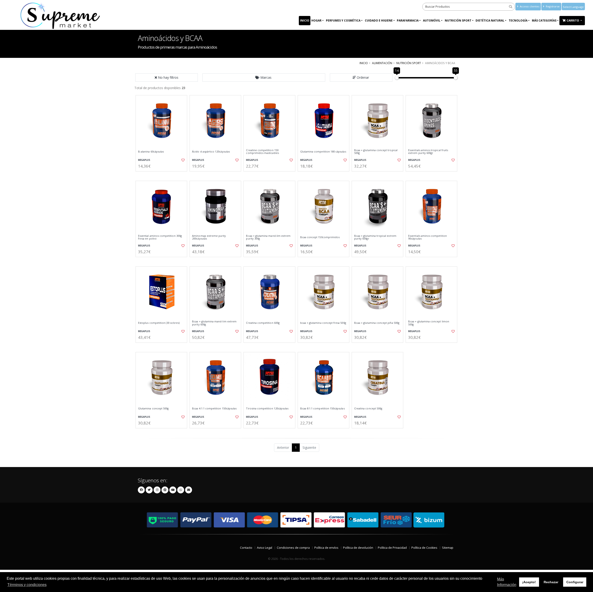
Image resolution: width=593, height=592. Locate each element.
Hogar (316, 20)
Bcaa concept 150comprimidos (320, 237)
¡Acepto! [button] (529, 582)
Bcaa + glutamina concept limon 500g (428, 323)
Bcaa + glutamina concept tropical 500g (375, 152)
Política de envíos (326, 548)
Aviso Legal (264, 548)
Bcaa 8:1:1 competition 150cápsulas (322, 408)
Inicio (304, 20)
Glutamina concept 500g (153, 408)
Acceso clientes (529, 6)
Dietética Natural (490, 20)
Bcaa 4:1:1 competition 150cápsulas (214, 408)
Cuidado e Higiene (379, 20)
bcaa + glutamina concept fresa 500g (323, 322)
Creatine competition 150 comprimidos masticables (262, 152)
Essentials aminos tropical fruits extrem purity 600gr (428, 152)
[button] (263, 77)
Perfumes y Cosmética (343, 20)
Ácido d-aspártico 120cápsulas (211, 151)
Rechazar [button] (551, 582)
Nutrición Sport (458, 20)
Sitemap (447, 548)
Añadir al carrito (163, 175)
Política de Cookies (424, 548)
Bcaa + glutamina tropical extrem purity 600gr (375, 237)
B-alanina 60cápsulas (151, 151)
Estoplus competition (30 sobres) (159, 322)
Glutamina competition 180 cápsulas (323, 151)
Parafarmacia (408, 20)
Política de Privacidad (392, 548)
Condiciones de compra (293, 548)
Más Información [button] (506, 582)
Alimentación (382, 63)
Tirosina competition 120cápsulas (267, 408)
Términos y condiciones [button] (27, 585)
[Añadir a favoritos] (182, 160)
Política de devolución (358, 548)
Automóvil (431, 20)
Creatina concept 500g (368, 408)
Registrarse (552, 6)
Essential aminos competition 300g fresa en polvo (160, 237)
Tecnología (518, 20)
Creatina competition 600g (262, 322)
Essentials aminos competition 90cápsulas (427, 237)
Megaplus (144, 160)
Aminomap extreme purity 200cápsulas (209, 237)
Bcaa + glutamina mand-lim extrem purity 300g (268, 237)
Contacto (246, 548)
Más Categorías (544, 20)
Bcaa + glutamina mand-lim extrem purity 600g (214, 323)
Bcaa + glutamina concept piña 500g (376, 322)
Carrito (573, 20)
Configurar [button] (574, 582)
